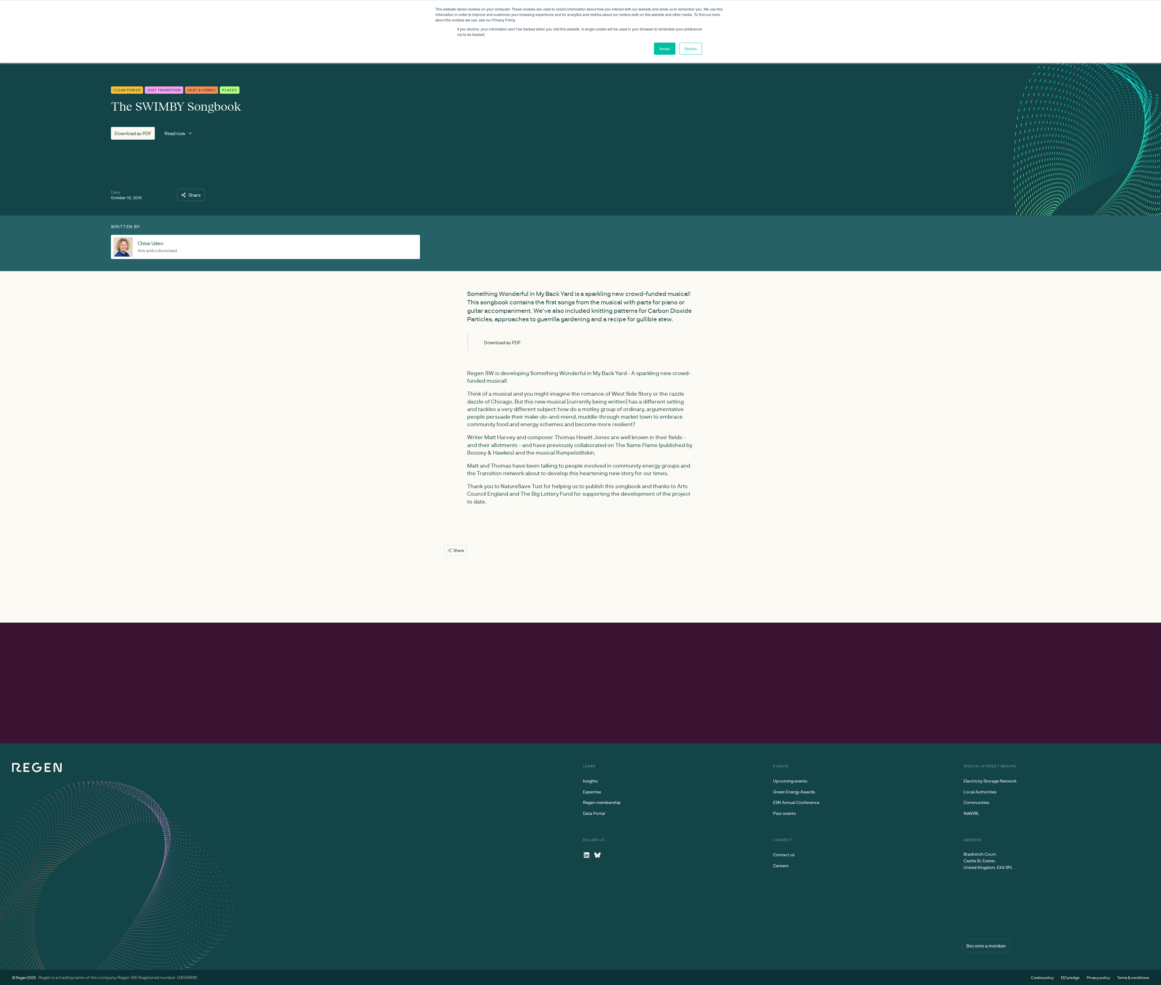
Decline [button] (690, 48)
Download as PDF (133, 133)
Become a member (986, 946)
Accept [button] (664, 48)
